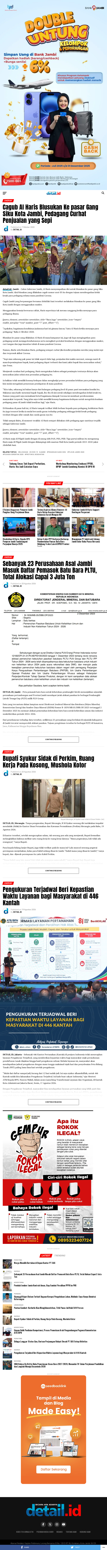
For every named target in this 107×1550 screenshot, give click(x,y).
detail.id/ (7, 289)
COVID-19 (34, 452)
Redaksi (60, 1531)
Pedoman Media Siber (45, 1531)
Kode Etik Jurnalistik (24, 1531)
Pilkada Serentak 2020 (13, 454)
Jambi (43, 452)
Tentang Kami (71, 1531)
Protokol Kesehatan (35, 454)
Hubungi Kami (85, 1531)
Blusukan (23, 452)
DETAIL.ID (17, 230)
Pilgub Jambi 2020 (76, 452)
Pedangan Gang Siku (57, 452)
